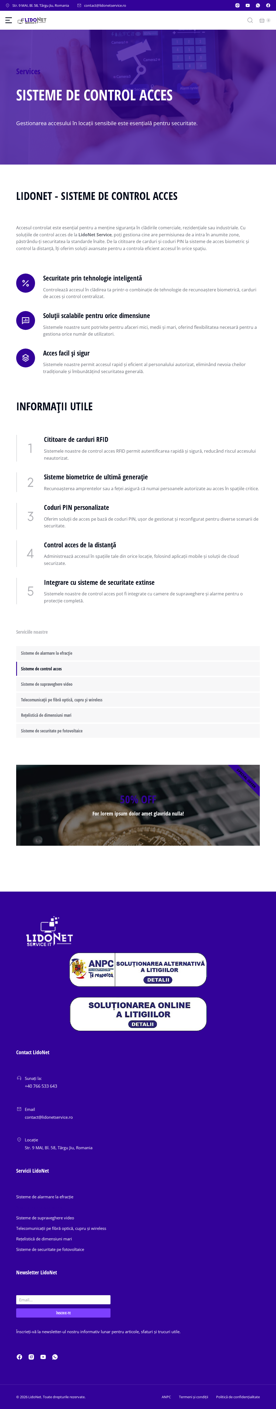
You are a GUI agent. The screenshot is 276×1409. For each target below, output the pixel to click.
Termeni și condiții (193, 1396)
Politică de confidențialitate (238, 1396)
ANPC (166, 1396)
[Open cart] (262, 20)
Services (28, 71)
